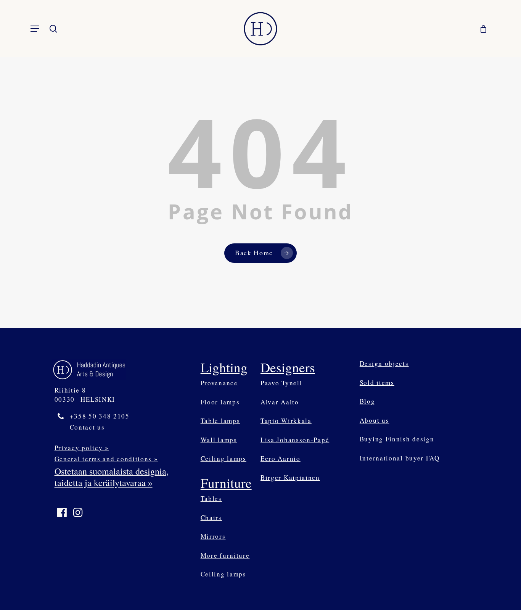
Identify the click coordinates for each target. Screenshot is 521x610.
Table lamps (220, 420)
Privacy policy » (82, 447)
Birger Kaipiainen (290, 477)
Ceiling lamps (223, 458)
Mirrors (213, 536)
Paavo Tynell (281, 382)
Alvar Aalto (279, 402)
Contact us (87, 427)
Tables (211, 498)
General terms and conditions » (106, 458)
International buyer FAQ (400, 458)
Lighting (224, 367)
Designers (287, 367)
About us (374, 420)
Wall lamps (219, 439)
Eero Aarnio (280, 458)
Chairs (211, 517)
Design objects (384, 363)
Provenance (219, 382)
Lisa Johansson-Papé (294, 439)
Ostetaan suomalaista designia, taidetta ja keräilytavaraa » (112, 477)
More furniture (225, 555)
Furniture (226, 483)
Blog (367, 401)
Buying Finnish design (397, 439)
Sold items (377, 382)
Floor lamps (220, 402)
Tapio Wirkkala (286, 420)
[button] (35, 28)
